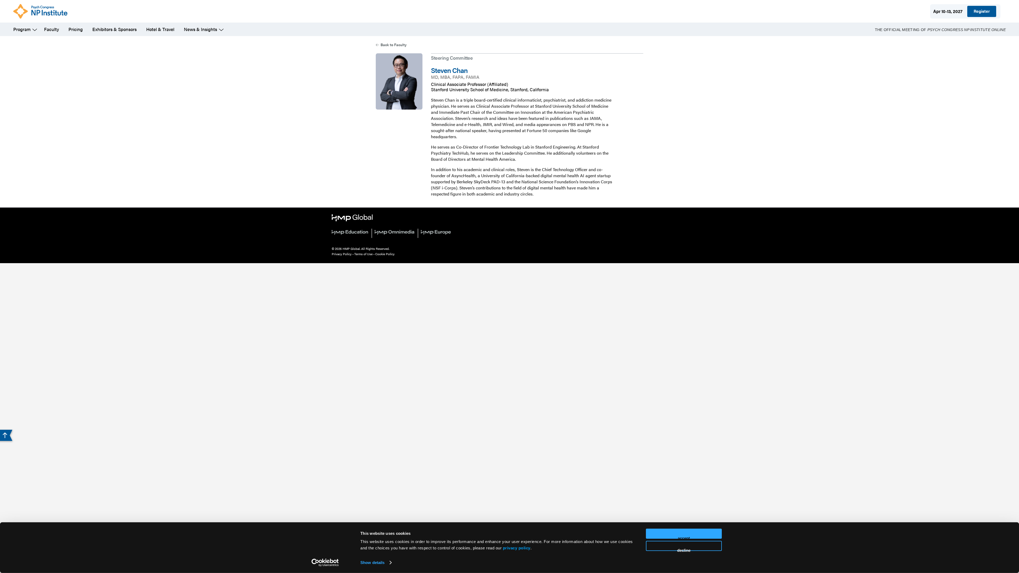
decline (683, 549)
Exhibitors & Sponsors (114, 29)
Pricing (75, 29)
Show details (372, 562)
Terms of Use (363, 253)
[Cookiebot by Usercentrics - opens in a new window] (325, 563)
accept (684, 537)
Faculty (51, 29)
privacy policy (516, 548)
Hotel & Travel (160, 29)
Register (982, 11)
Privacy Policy (342, 253)
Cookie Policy (385, 253)
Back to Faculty (394, 44)
